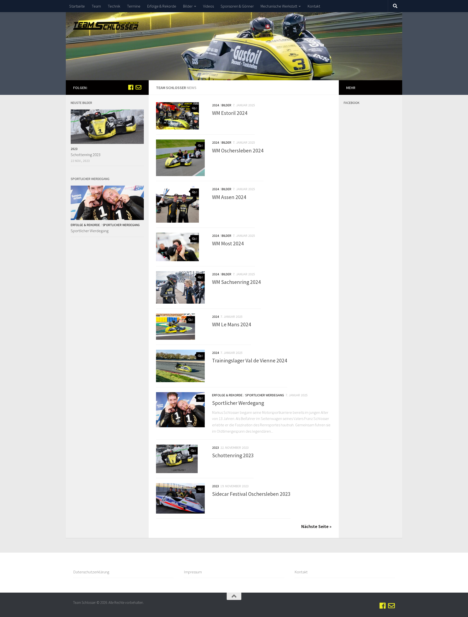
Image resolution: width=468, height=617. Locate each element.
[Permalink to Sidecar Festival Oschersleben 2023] (180, 498)
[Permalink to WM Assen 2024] (177, 204)
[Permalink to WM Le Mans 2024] (175, 327)
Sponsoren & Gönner (237, 6)
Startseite (77, 6)
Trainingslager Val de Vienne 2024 (249, 360)
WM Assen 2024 (229, 196)
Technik (114, 6)
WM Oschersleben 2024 (237, 150)
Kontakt (314, 6)
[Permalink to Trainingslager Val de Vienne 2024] (180, 366)
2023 (215, 447)
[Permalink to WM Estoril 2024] (177, 115)
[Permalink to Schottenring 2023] (177, 459)
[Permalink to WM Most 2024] (177, 247)
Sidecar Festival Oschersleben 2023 (251, 493)
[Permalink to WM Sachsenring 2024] (180, 287)
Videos (208, 6)
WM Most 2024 (228, 243)
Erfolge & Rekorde (161, 6)
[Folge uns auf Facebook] (131, 87)
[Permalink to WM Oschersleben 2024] (180, 157)
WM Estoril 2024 (229, 112)
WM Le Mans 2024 (231, 324)
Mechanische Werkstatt (279, 6)
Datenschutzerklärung (91, 572)
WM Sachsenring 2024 (236, 282)
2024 (215, 105)
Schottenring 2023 (233, 455)
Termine (133, 6)
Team (96, 6)
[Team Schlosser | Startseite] (105, 26)
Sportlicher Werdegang (264, 395)
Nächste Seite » (316, 526)
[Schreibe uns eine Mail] (138, 87)
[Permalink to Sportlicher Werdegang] (180, 409)
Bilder (188, 6)
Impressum (193, 572)
